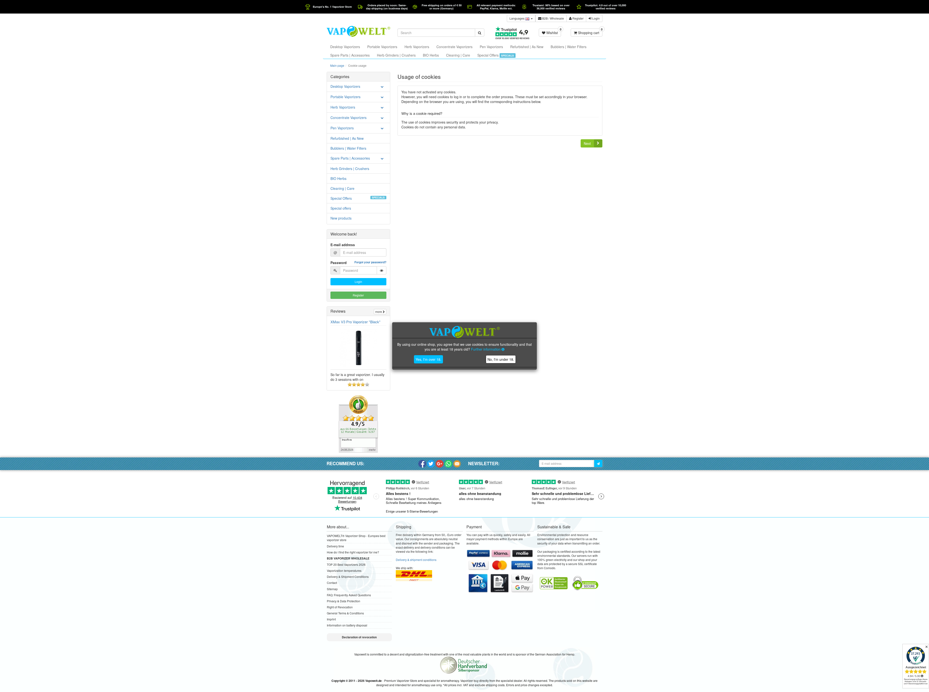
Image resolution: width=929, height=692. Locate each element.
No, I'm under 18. (500, 359)
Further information (486, 349)
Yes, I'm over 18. (428, 359)
